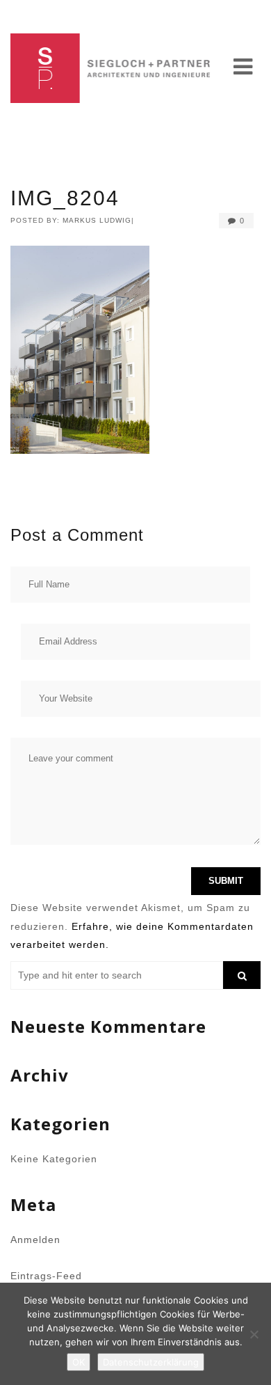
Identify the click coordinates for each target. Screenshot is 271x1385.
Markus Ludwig (97, 220)
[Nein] (254, 1334)
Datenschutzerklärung (151, 1362)
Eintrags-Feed (46, 1275)
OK (78, 1362)
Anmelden (35, 1239)
